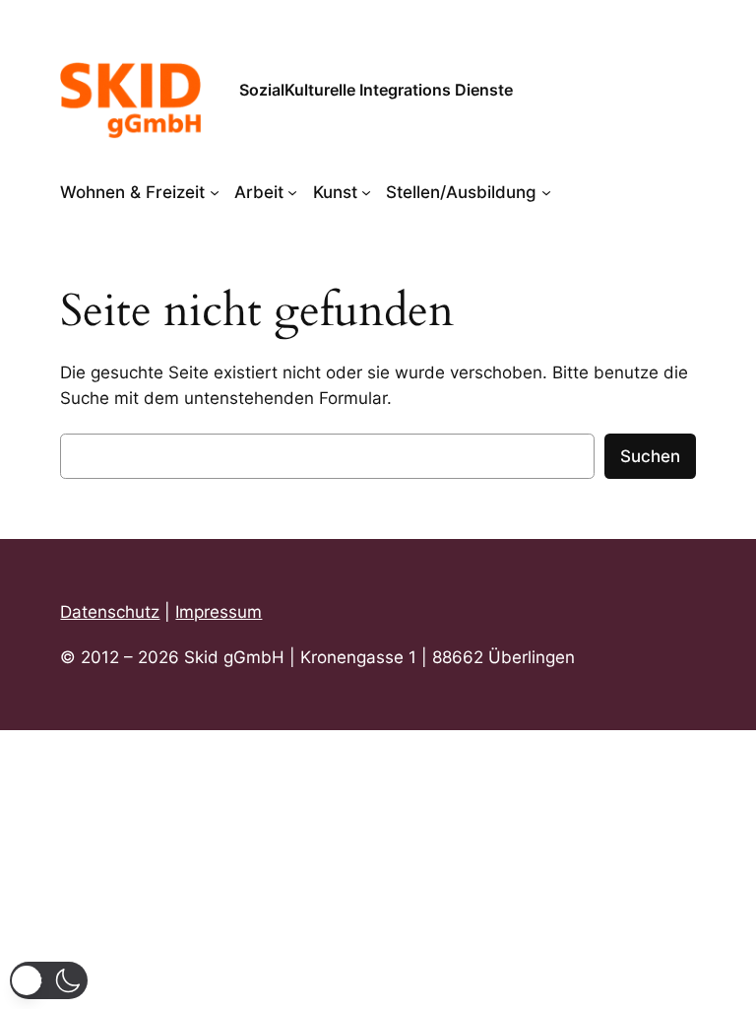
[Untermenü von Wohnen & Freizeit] (215, 192)
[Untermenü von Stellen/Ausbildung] (546, 192)
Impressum (218, 612)
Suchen (650, 456)
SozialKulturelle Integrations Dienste (376, 90)
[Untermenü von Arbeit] (292, 192)
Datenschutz (109, 612)
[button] (49, 980)
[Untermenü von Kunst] (366, 192)
